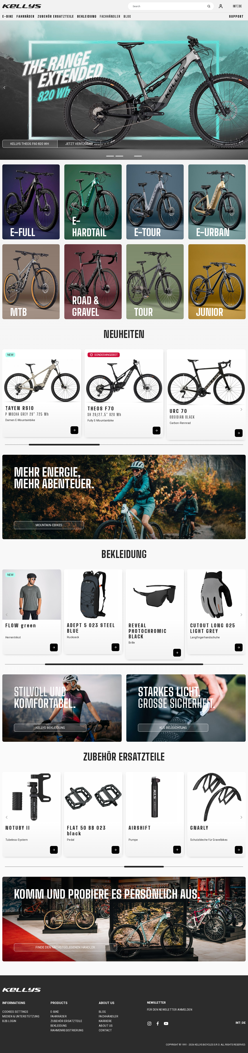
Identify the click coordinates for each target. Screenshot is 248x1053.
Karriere (105, 1021)
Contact (105, 1030)
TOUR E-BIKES (62, 144)
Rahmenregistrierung (67, 1030)
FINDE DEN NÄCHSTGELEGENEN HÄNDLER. (65, 947)
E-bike (7, 16)
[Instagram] (149, 1023)
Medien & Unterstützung (20, 1016)
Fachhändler (110, 16)
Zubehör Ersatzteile (56, 16)
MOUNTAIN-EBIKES (48, 525)
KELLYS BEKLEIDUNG (50, 728)
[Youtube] (166, 1023)
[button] (4, 87)
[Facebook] (157, 1023)
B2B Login (9, 1021)
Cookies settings (15, 1011)
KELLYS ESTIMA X (23, 144)
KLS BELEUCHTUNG (173, 728)
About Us (106, 1025)
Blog (127, 16)
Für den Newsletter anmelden (169, 1009)
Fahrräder (25, 16)
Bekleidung (87, 16)
